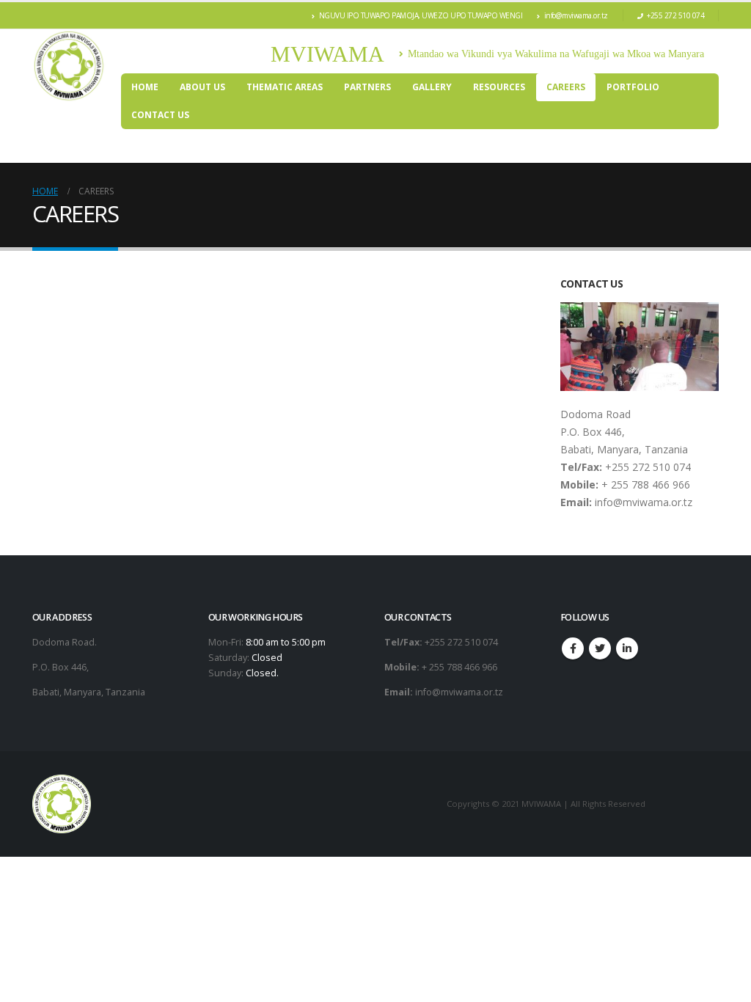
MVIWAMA (327, 54)
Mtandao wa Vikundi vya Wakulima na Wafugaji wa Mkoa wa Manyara (556, 53)
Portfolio (633, 87)
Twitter (600, 648)
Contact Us (160, 115)
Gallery (432, 87)
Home (144, 87)
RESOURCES (499, 87)
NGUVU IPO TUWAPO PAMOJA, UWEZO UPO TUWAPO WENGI (421, 15)
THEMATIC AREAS (284, 87)
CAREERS (565, 87)
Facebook (573, 648)
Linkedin (627, 648)
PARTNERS (367, 87)
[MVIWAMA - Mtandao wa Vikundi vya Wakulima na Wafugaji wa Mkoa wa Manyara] (69, 66)
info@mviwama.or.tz (576, 15)
